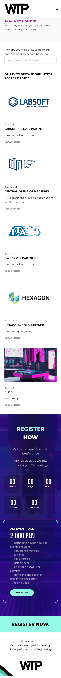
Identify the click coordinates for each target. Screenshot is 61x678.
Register (22, 592)
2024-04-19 (10, 124)
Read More (12, 141)
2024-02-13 (10, 320)
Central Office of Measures (27, 191)
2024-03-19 (10, 253)
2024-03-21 (10, 186)
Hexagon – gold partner (24, 325)
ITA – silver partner (20, 258)
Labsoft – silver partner (24, 129)
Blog (8, 392)
